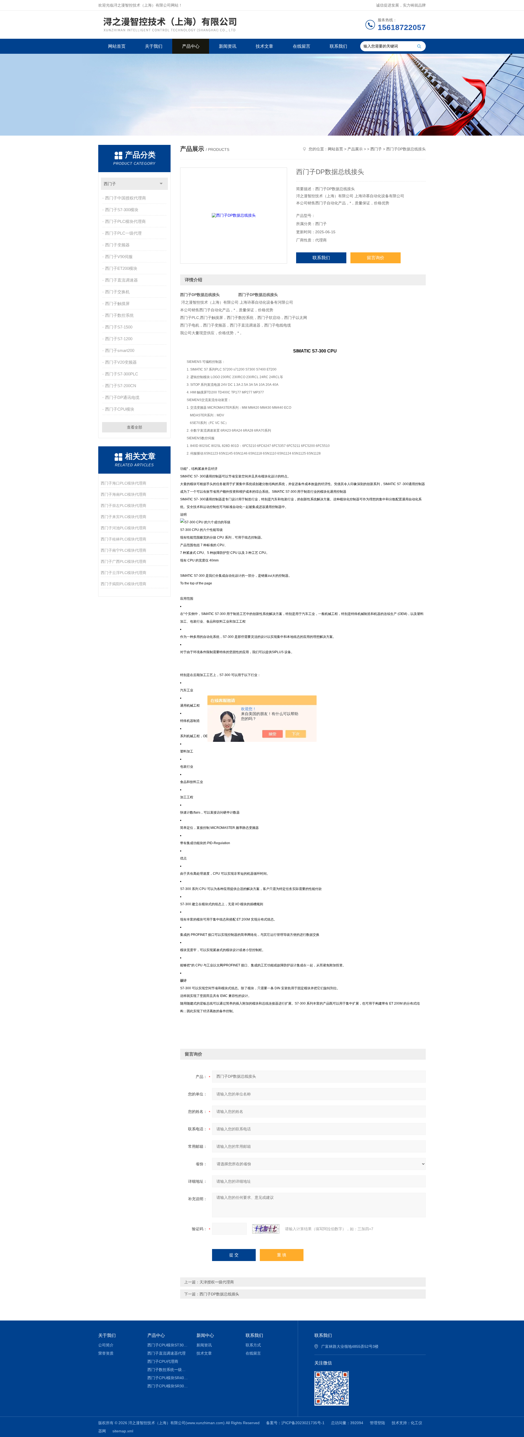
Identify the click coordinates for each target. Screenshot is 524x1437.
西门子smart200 (119, 350)
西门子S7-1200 (118, 338)
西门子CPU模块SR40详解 (168, 1378)
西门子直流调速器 (121, 280)
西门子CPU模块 (119, 409)
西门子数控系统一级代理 (168, 1369)
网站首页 (117, 46)
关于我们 (153, 46)
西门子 (110, 183)
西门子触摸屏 (117, 303)
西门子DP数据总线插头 (219, 1294)
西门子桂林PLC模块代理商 (123, 539)
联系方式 (253, 1345)
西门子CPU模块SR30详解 (168, 1386)
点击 (161, 184)
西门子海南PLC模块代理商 (123, 494)
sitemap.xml (122, 1431)
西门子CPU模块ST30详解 (168, 1345)
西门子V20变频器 (121, 362)
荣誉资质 (106, 1353)
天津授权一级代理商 (217, 1282)
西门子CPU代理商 (162, 1361)
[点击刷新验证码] (265, 1228)
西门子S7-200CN (120, 385)
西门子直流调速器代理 (166, 1353)
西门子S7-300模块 (121, 209)
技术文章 (264, 46)
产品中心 (191, 46)
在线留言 (301, 46)
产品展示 (355, 149)
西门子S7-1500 (118, 327)
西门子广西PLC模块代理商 (123, 561)
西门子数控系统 (119, 315)
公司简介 (106, 1345)
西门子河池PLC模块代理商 (123, 528)
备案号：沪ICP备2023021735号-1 (295, 1423)
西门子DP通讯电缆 (122, 397)
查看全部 (134, 427)
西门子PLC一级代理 (123, 233)
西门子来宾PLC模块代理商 (123, 517)
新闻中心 (205, 1335)
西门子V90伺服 (119, 256)
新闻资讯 (227, 46)
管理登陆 (377, 1423)
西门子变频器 (117, 245)
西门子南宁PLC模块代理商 (123, 550)
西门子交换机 (117, 291)
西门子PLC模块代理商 (125, 221)
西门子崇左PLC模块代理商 (123, 505)
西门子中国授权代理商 (125, 198)
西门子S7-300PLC (121, 374)
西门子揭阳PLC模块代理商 (123, 584)
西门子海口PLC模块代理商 (123, 483)
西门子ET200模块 (121, 268)
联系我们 (338, 46)
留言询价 (375, 257)
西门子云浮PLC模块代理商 (123, 572)
